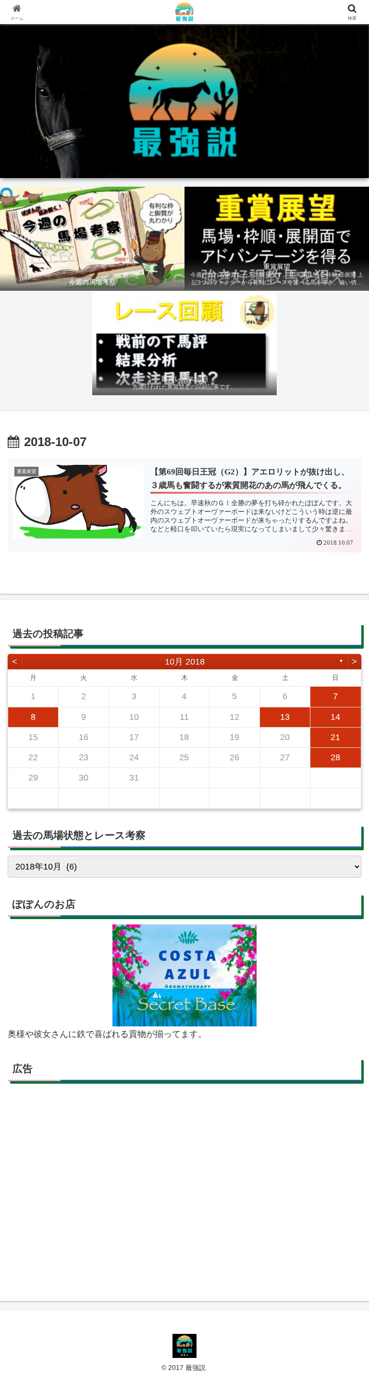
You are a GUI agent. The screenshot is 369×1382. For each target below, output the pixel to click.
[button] (340, 1264)
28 (335, 757)
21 (335, 737)
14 (335, 717)
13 (285, 717)
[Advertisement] (184, 1187)
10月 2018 (185, 661)
